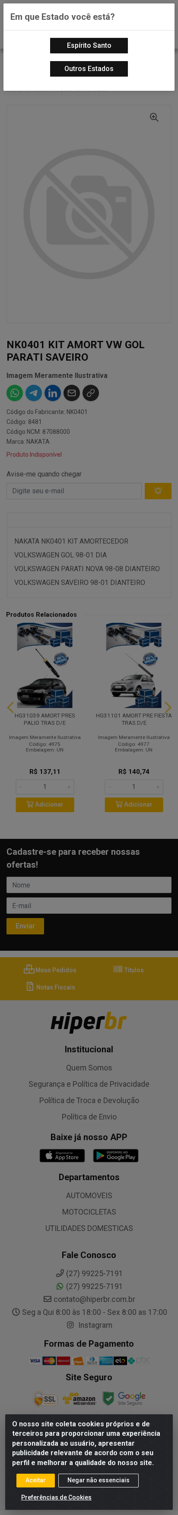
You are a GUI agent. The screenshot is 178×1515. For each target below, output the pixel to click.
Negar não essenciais (98, 1480)
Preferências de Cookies (56, 1497)
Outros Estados (89, 69)
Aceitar (35, 1480)
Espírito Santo (89, 45)
